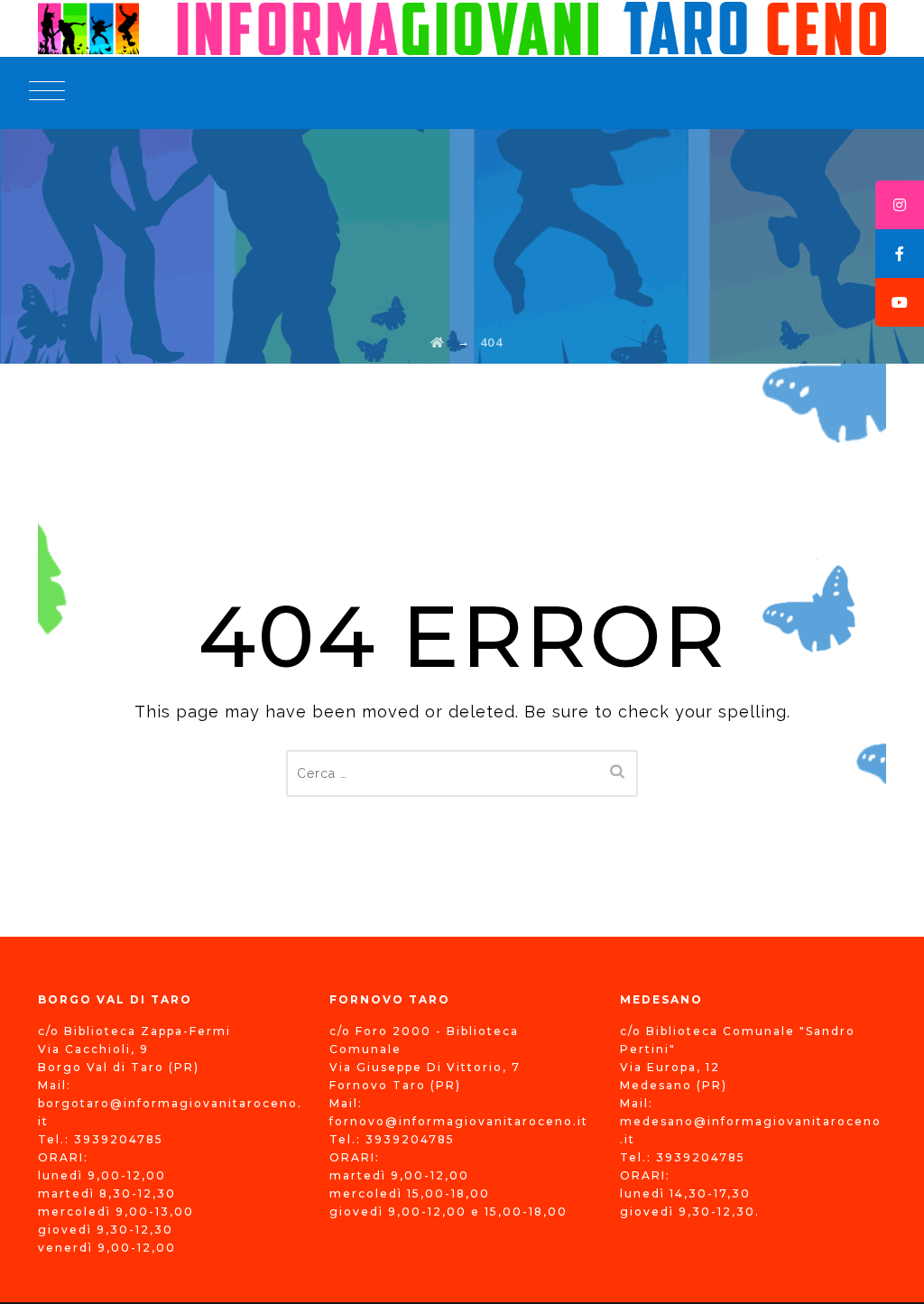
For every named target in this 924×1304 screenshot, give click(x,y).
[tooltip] (899, 204)
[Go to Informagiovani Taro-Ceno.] (438, 342)
